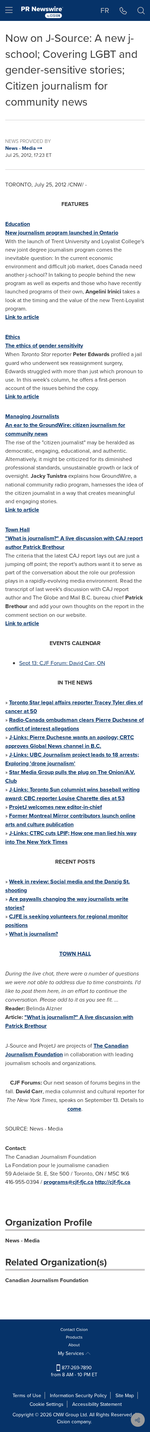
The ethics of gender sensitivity (44, 346)
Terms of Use (27, 1395)
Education (17, 224)
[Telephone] (123, 10)
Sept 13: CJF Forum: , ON (62, 663)
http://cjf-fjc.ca (112, 1182)
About (74, 1345)
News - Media (22, 1240)
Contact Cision (74, 1329)
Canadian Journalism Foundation (46, 1280)
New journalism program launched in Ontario (61, 233)
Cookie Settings (46, 1404)
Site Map (124, 1395)
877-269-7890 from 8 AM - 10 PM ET (74, 1371)
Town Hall (17, 530)
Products (74, 1337)
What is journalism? (33, 934)
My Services (71, 1353)
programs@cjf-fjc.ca (68, 1182)
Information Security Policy (78, 1395)
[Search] (141, 10)
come (74, 1109)
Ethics (12, 337)
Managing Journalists (32, 416)
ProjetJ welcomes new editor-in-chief (55, 807)
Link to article (22, 317)
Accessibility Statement (97, 1404)
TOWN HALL (75, 954)
